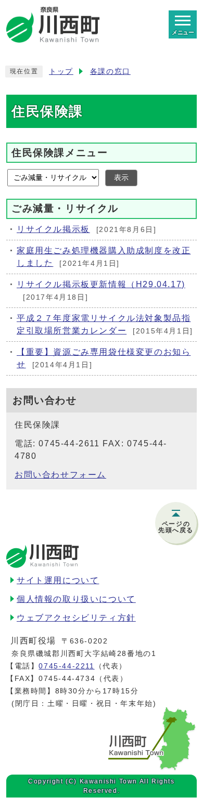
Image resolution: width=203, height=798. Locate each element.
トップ (61, 71)
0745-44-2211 (66, 666)
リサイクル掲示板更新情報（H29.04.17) (101, 284)
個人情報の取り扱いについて (76, 599)
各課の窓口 (110, 71)
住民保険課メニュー (59, 152)
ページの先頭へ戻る (176, 527)
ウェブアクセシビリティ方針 (76, 617)
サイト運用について (58, 580)
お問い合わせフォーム (60, 474)
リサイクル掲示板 (53, 229)
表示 (121, 178)
